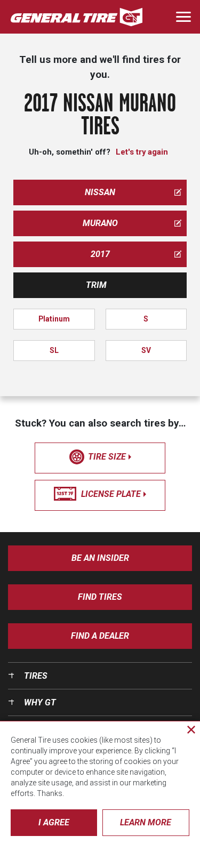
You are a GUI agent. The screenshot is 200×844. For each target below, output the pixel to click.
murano (100, 223)
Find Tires (100, 597)
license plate (111, 494)
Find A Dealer (100, 636)
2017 (100, 254)
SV (146, 350)
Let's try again (142, 152)
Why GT (40, 702)
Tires (35, 676)
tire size (107, 457)
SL (54, 350)
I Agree (53, 822)
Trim (96, 285)
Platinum (54, 319)
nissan (100, 192)
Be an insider (100, 558)
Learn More (145, 822)
